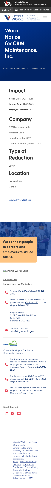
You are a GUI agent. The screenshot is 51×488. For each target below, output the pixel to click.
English (6, 10)
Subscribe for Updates (17, 284)
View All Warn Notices (20, 200)
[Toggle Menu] (45, 17)
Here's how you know (36, 4)
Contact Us (10, 280)
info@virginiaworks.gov (22, 331)
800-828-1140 (31, 303)
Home (5, 69)
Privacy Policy (31, 467)
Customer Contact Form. (22, 393)
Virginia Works (21, 2)
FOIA (15, 462)
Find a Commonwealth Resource (34, 10)
